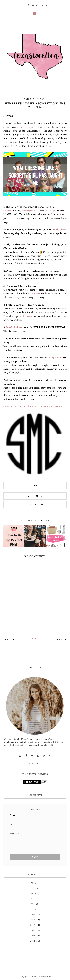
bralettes (27, 316)
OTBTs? (50, 210)
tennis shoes (59, 229)
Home (35, 638)
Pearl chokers (14, 327)
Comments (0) (35, 485)
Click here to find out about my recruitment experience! (33, 406)
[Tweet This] (28, 496)
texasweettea (44, 976)
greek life (38, 505)
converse (35, 293)
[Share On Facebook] (33, 496)
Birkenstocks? (29, 210)
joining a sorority (26, 127)
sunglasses (55, 357)
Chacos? (7, 210)
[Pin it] (37, 496)
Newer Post (11, 639)
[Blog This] (41, 496)
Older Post (59, 639)
